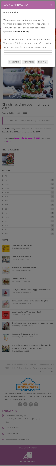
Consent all (14, 62)
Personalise (28, 62)
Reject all (42, 62)
